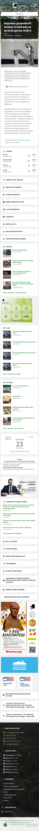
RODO (6, 792)
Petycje (6, 800)
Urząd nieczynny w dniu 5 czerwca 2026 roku (17, 527)
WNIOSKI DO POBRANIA (13, 187)
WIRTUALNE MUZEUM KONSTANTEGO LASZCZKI (18, 695)
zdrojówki (17, 142)
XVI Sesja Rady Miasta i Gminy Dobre (22, 332)
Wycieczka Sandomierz (19, 250)
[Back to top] (5, 825)
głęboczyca (9, 142)
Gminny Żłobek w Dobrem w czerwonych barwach (21, 272)
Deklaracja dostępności (11, 786)
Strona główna (8, 35)
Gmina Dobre (8, 811)
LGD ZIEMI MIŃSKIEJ (13, 209)
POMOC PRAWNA (11, 549)
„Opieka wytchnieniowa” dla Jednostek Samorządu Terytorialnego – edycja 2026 (20, 715)
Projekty (27, 140)
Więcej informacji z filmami (12, 374)
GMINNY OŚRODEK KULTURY (15, 202)
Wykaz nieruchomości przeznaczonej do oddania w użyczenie (19, 514)
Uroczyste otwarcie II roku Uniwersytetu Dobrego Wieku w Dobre (22, 284)
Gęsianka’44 (16, 396)
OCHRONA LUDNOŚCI (13, 194)
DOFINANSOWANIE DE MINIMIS (16, 239)
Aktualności (18, 35)
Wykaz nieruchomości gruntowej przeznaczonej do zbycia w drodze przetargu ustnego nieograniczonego (18, 506)
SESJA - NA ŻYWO (11, 541)
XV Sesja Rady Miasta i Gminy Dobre (24, 342)
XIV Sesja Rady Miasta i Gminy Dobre (22, 364)
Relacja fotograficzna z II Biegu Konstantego (22, 261)
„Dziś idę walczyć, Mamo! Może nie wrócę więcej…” (23, 419)
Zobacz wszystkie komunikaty (12, 533)
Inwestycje (21, 140)
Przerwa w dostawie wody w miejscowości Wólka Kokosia (19, 521)
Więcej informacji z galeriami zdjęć (14, 292)
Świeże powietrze (9, 783)
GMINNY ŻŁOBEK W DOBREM (15, 590)
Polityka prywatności (10, 795)
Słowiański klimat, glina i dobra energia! (22, 408)
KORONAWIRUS (11, 564)
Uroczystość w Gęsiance (20, 386)
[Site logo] (19, 8)
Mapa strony (7, 798)
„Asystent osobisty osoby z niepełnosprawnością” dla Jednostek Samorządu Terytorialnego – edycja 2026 (20, 705)
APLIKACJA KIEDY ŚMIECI (14, 571)
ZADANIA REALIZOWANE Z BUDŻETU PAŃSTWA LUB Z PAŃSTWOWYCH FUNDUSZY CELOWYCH (21, 580)
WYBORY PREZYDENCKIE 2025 (15, 556)
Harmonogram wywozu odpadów (14, 789)
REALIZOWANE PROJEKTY (14, 231)
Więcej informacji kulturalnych (13, 428)
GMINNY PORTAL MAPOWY (14, 180)
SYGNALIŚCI (10, 217)
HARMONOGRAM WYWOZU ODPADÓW (16, 597)
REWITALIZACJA (11, 224)
